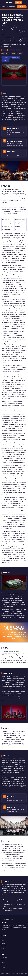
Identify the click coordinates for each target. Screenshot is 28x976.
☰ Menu (18, 2)
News (1, 919)
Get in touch (21, 6)
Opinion (3, 962)
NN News (9, 2)
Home (2, 938)
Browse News (6, 57)
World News (4, 957)
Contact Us (5, 60)
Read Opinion (15, 57)
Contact (3, 967)
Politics (3, 943)
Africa (11, 919)
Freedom (3, 964)
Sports (3, 959)
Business (6, 919)
